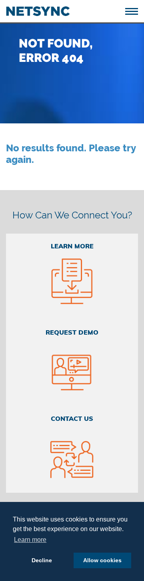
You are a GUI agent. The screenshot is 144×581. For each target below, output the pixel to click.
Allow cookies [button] (102, 560)
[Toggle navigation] (134, 10)
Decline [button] (42, 560)
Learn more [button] (30, 539)
